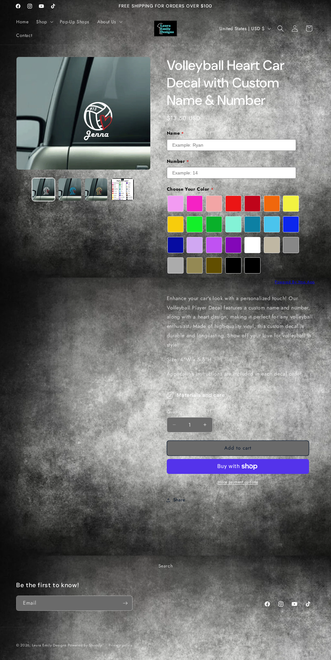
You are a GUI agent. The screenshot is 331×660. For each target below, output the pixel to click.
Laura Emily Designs (49, 645)
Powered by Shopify (85, 645)
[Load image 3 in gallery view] (96, 189)
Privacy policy (121, 645)
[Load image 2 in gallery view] (69, 189)
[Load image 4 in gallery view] (122, 189)
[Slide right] (143, 190)
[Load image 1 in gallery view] (43, 189)
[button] (44, 21)
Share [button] (179, 500)
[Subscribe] (125, 603)
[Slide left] (23, 190)
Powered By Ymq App (295, 282)
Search (165, 566)
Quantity (174, 412)
